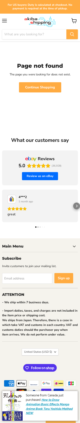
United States (38, 352)
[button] (3, 206)
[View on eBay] (11, 199)
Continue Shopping (40, 87)
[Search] (72, 34)
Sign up (64, 278)
